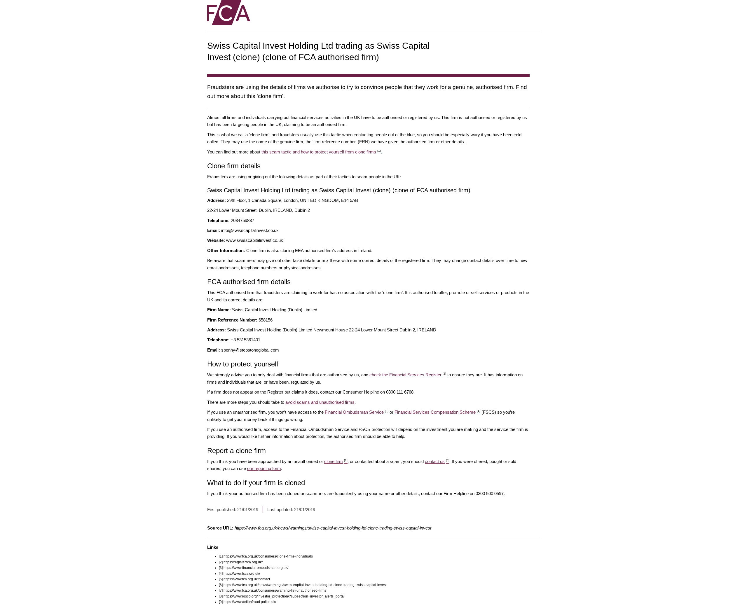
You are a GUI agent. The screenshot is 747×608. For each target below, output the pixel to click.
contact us (437, 461)
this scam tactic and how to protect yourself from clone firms (321, 151)
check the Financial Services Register (407, 374)
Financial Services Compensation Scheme (437, 412)
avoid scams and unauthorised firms (320, 402)
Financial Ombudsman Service (356, 412)
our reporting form (264, 468)
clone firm (336, 461)
